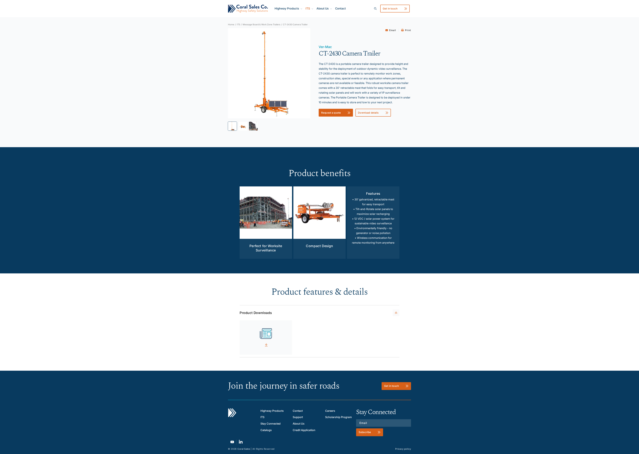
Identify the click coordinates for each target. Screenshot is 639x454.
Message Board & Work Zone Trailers (261, 24)
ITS (238, 24)
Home (231, 24)
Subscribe (365, 432)
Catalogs (266, 430)
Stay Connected (270, 423)
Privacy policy (403, 449)
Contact (298, 410)
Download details (368, 112)
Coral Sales (243, 449)
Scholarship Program (338, 417)
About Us (299, 423)
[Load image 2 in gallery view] (242, 126)
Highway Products (272, 410)
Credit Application (304, 430)
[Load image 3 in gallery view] (253, 126)
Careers (330, 410)
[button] (288, 8)
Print (408, 30)
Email (392, 30)
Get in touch (390, 8)
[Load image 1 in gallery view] (232, 126)
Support (298, 417)
